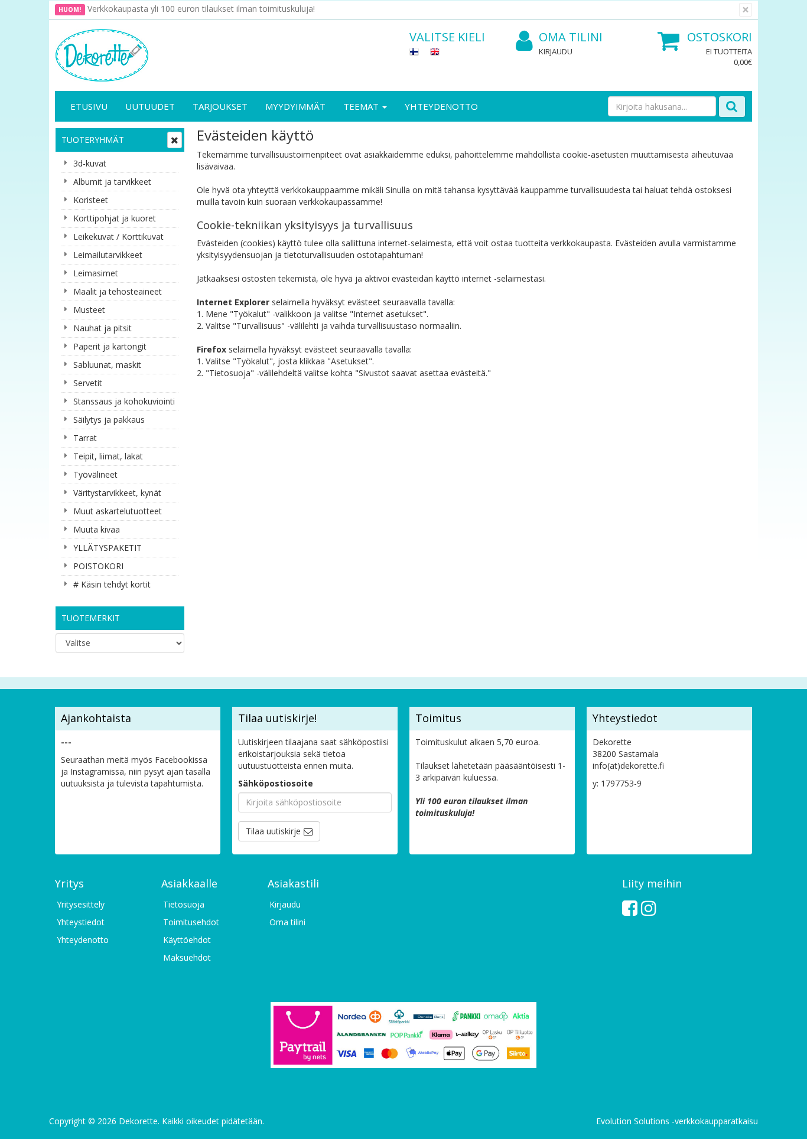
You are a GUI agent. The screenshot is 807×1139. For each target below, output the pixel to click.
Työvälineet (95, 474)
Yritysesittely (81, 904)
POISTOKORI (98, 566)
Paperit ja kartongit (110, 346)
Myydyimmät (295, 106)
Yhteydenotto (441, 106)
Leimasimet (95, 273)
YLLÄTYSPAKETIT (107, 547)
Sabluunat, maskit (107, 364)
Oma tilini (571, 37)
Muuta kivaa (96, 529)
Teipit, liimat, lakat (108, 456)
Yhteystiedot (81, 922)
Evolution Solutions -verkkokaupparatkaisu (677, 1121)
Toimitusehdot (191, 922)
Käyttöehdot (187, 939)
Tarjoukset (220, 106)
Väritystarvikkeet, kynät (117, 492)
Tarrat (85, 437)
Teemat (362, 106)
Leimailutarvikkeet (107, 254)
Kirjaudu (555, 51)
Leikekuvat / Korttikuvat (118, 236)
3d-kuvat (89, 163)
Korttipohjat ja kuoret (114, 218)
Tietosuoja (183, 904)
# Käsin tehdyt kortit (112, 584)
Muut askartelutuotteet (117, 511)
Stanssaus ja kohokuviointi (124, 401)
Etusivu (89, 106)
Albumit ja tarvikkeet (112, 181)
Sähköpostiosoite (275, 783)
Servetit (87, 383)
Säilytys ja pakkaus (109, 419)
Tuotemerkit (90, 618)
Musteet (89, 309)
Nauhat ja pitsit (102, 328)
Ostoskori (719, 37)
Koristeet (90, 199)
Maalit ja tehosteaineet (117, 291)
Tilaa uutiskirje (273, 831)
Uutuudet (150, 106)
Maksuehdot (187, 957)
